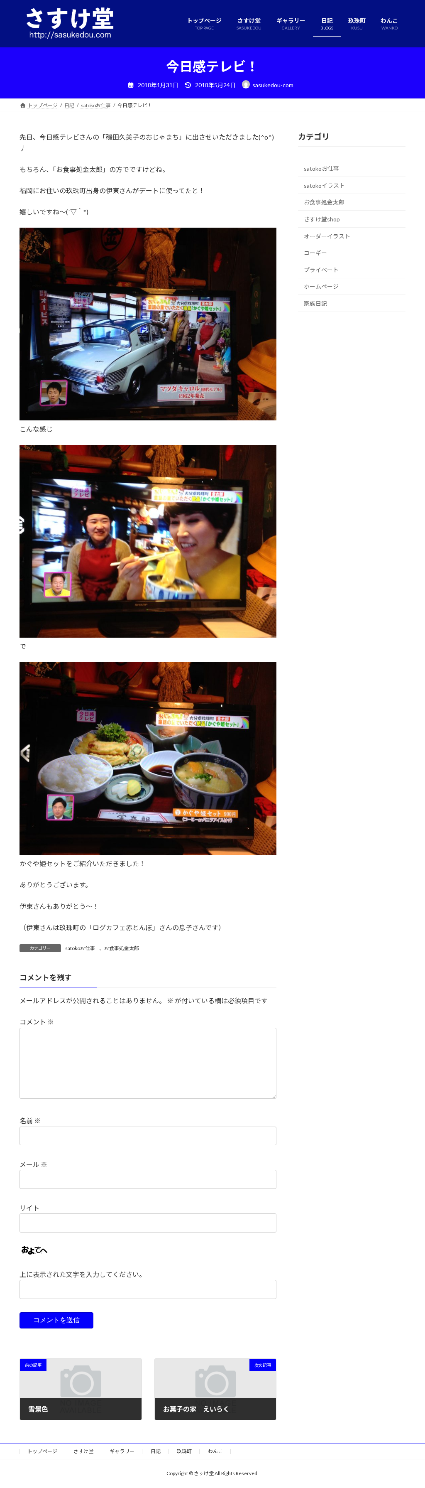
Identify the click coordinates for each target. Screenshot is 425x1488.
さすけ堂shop (322, 219)
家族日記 (315, 303)
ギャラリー (122, 1451)
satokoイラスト (324, 185)
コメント (37, 1022)
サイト (29, 1208)
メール (33, 1164)
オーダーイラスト (327, 235)
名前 (30, 1121)
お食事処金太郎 (121, 948)
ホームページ (321, 286)
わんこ (215, 1451)
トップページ (42, 1451)
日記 (156, 1451)
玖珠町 (184, 1451)
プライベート (321, 269)
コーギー (315, 252)
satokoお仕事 (80, 948)
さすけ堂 (83, 1451)
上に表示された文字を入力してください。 (83, 1274)
